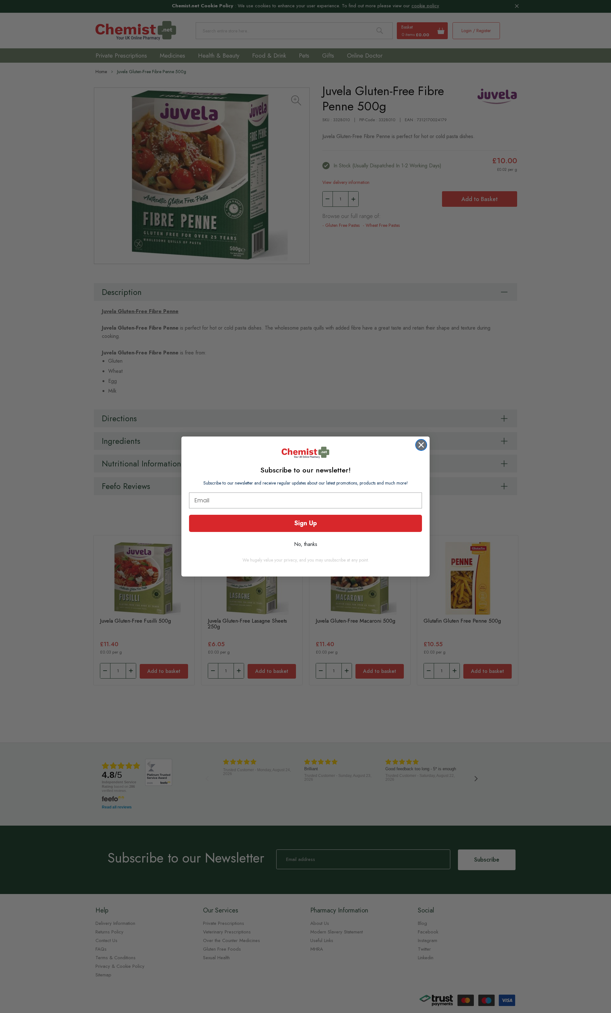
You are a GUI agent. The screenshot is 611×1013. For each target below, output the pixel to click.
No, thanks (305, 544)
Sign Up (305, 523)
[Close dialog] (421, 445)
